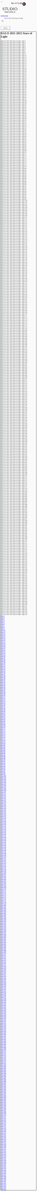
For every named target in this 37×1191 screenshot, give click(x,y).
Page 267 (3, 1045)
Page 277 (3, 1062)
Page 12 (3, 634)
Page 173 (3, 894)
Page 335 (3, 1155)
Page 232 (3, 989)
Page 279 (3, 1065)
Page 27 (3, 658)
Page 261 (3, 1036)
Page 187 (3, 916)
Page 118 (3, 805)
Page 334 (3, 1154)
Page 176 (3, 898)
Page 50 (3, 695)
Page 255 (3, 1026)
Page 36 (3, 672)
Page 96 (3, 769)
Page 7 (3, 625)
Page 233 (3, 991)
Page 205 (3, 945)
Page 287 (3, 1078)
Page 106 (3, 785)
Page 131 (3, 826)
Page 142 (3, 844)
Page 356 (3, 1189)
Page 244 (3, 1008)
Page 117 (3, 803)
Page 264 (3, 1041)
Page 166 (3, 882)
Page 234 (3, 992)
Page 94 (3, 766)
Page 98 (3, 772)
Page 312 (3, 1118)
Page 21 (3, 648)
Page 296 (3, 1092)
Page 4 (3, 621)
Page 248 (3, 1015)
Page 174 (3, 895)
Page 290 (3, 1083)
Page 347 (3, 1175)
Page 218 (3, 966)
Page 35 (3, 671)
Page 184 (3, 911)
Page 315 (3, 1123)
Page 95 (3, 768)
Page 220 (3, 970)
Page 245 (3, 1010)
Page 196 (3, 931)
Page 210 (3, 953)
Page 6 (3, 624)
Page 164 (3, 879)
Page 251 (3, 1020)
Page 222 (3, 973)
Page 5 (3, 622)
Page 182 (3, 908)
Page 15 (3, 638)
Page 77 (3, 739)
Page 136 (3, 834)
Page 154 (3, 863)
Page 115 (3, 800)
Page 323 (3, 1136)
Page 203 (3, 942)
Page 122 (3, 811)
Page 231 (3, 987)
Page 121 (3, 810)
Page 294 (3, 1089)
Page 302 (3, 1102)
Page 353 (3, 1184)
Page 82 (3, 747)
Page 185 (3, 913)
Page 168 (3, 886)
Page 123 (3, 813)
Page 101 (3, 777)
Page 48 (3, 692)
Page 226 (3, 979)
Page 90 (3, 760)
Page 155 (3, 865)
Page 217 (3, 965)
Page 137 (3, 835)
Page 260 (3, 1034)
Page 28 (3, 659)
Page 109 (3, 790)
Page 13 (3, 635)
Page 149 (3, 855)
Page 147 (3, 852)
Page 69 (3, 726)
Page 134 (3, 831)
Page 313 (3, 1120)
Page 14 (3, 637)
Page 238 (3, 999)
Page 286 (3, 1076)
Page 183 (3, 910)
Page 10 (3, 630)
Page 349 (3, 1178)
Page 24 (3, 653)
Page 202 (3, 940)
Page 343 (3, 1168)
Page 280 (3, 1066)
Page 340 (3, 1163)
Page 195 (3, 929)
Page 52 (3, 698)
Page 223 (3, 974)
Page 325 (3, 1139)
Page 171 (3, 890)
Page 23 (3, 651)
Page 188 (3, 918)
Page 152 (3, 860)
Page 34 (3, 669)
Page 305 (3, 1107)
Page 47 (3, 690)
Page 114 (3, 798)
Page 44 (3, 685)
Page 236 (3, 995)
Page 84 (3, 750)
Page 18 (3, 643)
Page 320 (3, 1131)
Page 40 (3, 679)
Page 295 (3, 1091)
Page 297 (3, 1094)
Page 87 (3, 755)
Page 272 (3, 1054)
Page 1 (3, 616)
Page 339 (3, 1162)
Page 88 (3, 756)
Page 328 (3, 1144)
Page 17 (3, 642)
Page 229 (3, 984)
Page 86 (3, 753)
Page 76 (3, 737)
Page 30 (3, 663)
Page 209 (3, 952)
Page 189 (3, 919)
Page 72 (3, 730)
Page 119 (3, 806)
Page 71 (3, 729)
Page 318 (3, 1128)
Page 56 (3, 705)
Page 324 (3, 1138)
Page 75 (3, 735)
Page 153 (3, 861)
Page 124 (3, 814)
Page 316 (3, 1125)
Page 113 (3, 797)
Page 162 (3, 876)
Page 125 (3, 816)
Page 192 (3, 924)
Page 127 (3, 819)
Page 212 (3, 957)
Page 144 (3, 847)
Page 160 (3, 873)
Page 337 (3, 1159)
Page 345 (3, 1171)
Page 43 (3, 684)
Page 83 (3, 748)
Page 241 (3, 1003)
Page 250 (3, 1018)
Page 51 (3, 697)
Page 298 (3, 1096)
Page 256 (3, 1028)
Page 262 (3, 1037)
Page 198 (3, 934)
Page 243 (3, 1007)
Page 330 (3, 1147)
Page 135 (3, 832)
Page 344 (3, 1170)
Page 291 (3, 1084)
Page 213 (3, 958)
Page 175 (3, 897)
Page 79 (3, 742)
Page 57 (3, 706)
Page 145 (3, 848)
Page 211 (3, 955)
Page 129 (3, 823)
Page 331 (3, 1149)
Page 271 (3, 1052)
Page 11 (3, 632)
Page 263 (3, 1039)
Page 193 (3, 926)
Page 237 (3, 997)
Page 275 (3, 1058)
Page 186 (3, 915)
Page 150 (3, 856)
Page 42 (3, 682)
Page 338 (3, 1160)
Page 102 (3, 779)
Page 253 (3, 1023)
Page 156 (3, 866)
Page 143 (3, 845)
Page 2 (3, 617)
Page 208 (3, 950)
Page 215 (3, 961)
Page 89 (3, 758)
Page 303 (3, 1104)
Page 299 (3, 1097)
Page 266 (3, 1044)
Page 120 (3, 808)
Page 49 (3, 693)
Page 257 (3, 1029)
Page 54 (3, 701)
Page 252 (3, 1021)
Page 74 (3, 734)
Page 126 (3, 818)
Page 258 (3, 1031)
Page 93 (3, 764)
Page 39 (3, 677)
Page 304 (3, 1105)
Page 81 (3, 745)
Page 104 (3, 782)
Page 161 (3, 874)
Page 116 (3, 802)
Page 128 (3, 821)
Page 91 (3, 761)
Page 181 (3, 907)
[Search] (2, 21)
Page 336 (3, 1157)
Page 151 (3, 858)
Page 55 (3, 703)
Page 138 (3, 837)
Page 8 (3, 627)
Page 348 (3, 1176)
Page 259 (3, 1033)
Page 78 (3, 740)
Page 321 (3, 1133)
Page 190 (3, 921)
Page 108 (3, 789)
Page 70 (3, 727)
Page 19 (3, 645)
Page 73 (3, 732)
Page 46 (3, 688)
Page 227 (3, 981)
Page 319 (3, 1129)
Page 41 (3, 680)
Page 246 (3, 1012)
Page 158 (3, 869)
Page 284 (3, 1073)
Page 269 (3, 1049)
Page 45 (3, 687)
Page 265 (3, 1042)
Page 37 (3, 674)
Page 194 (3, 928)
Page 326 (3, 1141)
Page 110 (3, 792)
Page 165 (3, 881)
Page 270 (3, 1050)
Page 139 (3, 839)
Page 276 (3, 1060)
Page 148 (3, 853)
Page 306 (3, 1108)
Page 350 (3, 1180)
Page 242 (3, 1005)
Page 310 (3, 1115)
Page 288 (3, 1079)
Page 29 (3, 661)
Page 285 (3, 1075)
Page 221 (3, 971)
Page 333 (3, 1152)
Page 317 (3, 1126)
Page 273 (3, 1055)
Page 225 (3, 978)
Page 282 (3, 1070)
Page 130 (3, 824)
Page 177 (3, 900)
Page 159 (3, 871)
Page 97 (3, 771)
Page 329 (3, 1146)
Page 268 (3, 1047)
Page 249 (3, 1016)
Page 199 (3, 936)
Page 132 (3, 827)
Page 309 (3, 1113)
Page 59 (3, 709)
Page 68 (3, 724)
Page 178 (3, 902)
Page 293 (3, 1087)
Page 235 (3, 994)
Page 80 (3, 743)
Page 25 (3, 655)
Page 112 (3, 795)
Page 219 (3, 968)
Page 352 (3, 1183)
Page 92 (3, 763)
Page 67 (3, 722)
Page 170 (3, 889)
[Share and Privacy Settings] (2, 24)
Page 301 (3, 1100)
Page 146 (3, 850)
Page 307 (3, 1110)
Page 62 (3, 714)
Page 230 (3, 986)
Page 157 (3, 868)
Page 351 (3, 1181)
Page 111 (3, 793)
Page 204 (3, 944)
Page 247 (3, 1013)
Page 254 (3, 1024)
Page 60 (3, 711)
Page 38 (3, 676)
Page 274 (3, 1057)
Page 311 (3, 1117)
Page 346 (3, 1173)
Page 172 (3, 892)
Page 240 (3, 1002)
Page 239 (3, 1000)
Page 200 (3, 937)
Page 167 (3, 884)
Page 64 (3, 718)
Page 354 (3, 1186)
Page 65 (3, 719)
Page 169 (3, 887)
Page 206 (3, 947)
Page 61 (3, 713)
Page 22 (3, 650)
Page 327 (3, 1142)
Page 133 (3, 829)
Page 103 (3, 781)
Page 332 (3, 1150)
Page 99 (3, 774)
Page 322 (3, 1134)
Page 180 (3, 905)
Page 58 (3, 708)
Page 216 (3, 963)
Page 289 (3, 1081)
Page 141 (3, 842)
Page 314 (3, 1121)
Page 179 (3, 903)
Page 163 (3, 877)
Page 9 (3, 629)
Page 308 (3, 1112)
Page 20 (3, 646)
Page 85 (3, 751)
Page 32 (3, 666)
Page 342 (3, 1167)
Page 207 (3, 949)
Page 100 (3, 776)
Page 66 (3, 721)
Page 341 (3, 1165)
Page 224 (3, 976)
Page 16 (3, 640)
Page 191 (3, 923)
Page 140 (3, 840)
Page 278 (3, 1063)
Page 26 (3, 656)
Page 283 (3, 1071)
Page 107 (3, 787)
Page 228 (3, 982)
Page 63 (3, 716)
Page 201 (3, 939)
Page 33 (3, 667)
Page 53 (3, 700)
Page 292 (3, 1086)
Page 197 (3, 932)
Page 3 (3, 619)
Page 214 (3, 960)
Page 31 (3, 664)
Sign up (5, 28)
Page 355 (3, 1188)
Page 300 (3, 1099)
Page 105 (3, 784)
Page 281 (3, 1068)
